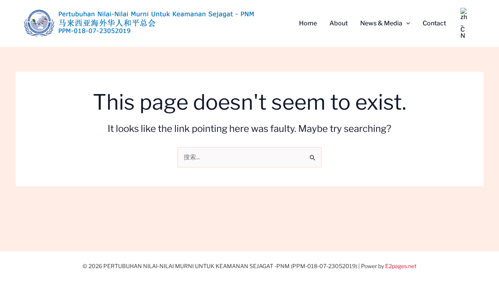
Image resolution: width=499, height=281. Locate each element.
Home (308, 23)
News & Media (381, 23)
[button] (406, 23)
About (338, 23)
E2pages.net (400, 266)
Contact (434, 23)
